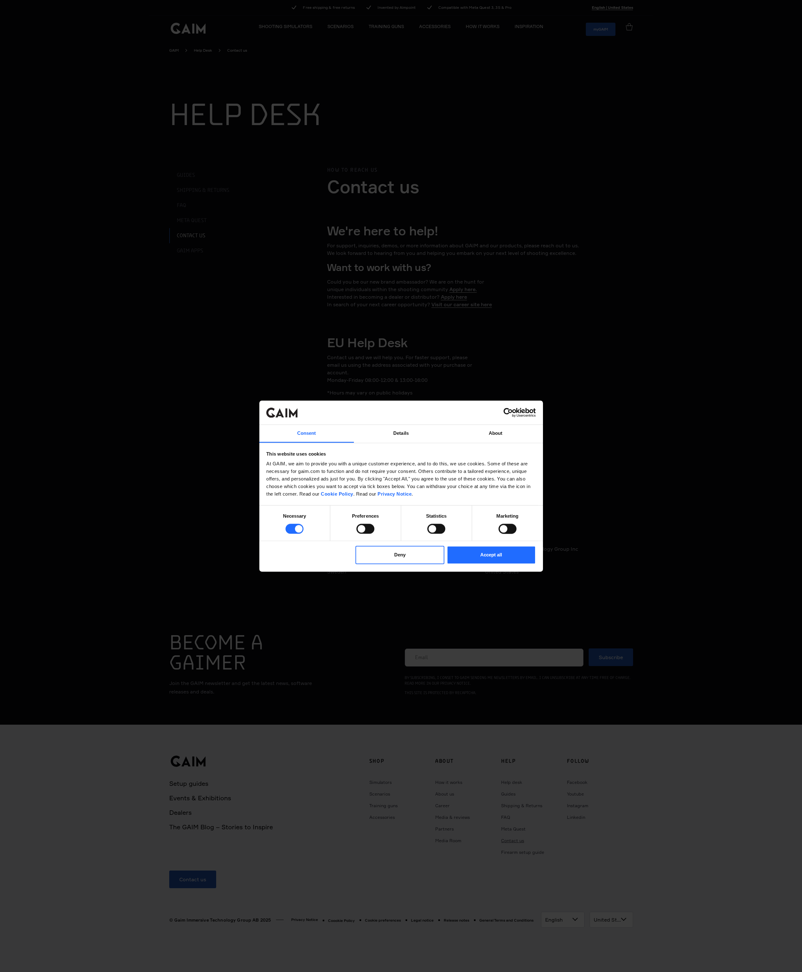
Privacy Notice (395, 494)
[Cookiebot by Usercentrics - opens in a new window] (508, 412)
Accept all (491, 555)
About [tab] (496, 433)
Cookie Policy (337, 494)
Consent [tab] (306, 433)
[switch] (365, 529)
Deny (400, 555)
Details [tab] (401, 433)
